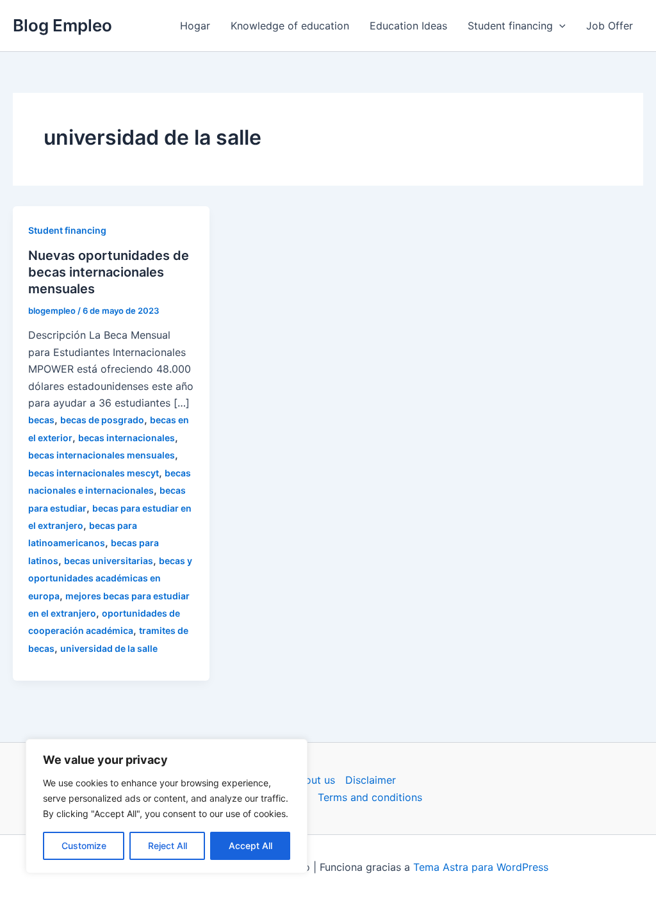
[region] (167, 806)
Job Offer (609, 25)
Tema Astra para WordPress (480, 867)
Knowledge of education (290, 25)
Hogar (195, 25)
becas (41, 419)
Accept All (250, 845)
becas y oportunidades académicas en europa (110, 578)
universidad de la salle (109, 648)
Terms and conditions (370, 797)
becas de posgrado (102, 419)
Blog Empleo (62, 25)
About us (313, 779)
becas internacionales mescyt (93, 472)
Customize (84, 845)
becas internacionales (126, 437)
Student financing (510, 25)
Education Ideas (408, 25)
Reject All (167, 845)
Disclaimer (370, 779)
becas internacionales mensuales (101, 455)
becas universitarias (108, 560)
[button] (559, 25)
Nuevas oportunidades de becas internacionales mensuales (108, 272)
